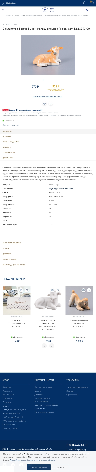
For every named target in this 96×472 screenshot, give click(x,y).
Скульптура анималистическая (61, 188)
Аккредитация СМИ (11, 413)
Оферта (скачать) (9, 428)
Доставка (7, 254)
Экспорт (70, 391)
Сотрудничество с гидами (14, 409)
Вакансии (6, 387)
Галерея (5, 406)
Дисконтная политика (44, 412)
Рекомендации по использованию (42, 400)
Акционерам (8, 394)
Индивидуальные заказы (77, 387)
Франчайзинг (72, 394)
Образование (8, 424)
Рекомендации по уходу (14, 265)
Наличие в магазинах (10, 125)
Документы (7, 398)
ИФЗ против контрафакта (14, 421)
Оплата (6, 248)
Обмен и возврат (10, 259)
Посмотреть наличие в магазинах (47, 96)
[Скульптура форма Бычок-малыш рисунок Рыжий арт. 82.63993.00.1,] (48, 55)
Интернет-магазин (44, 380)
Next (51, 345)
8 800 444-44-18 (77, 445)
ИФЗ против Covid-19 (12, 417)
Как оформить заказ (12, 243)
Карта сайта (39, 408)
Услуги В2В (72, 380)
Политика (6, 402)
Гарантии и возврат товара (46, 405)
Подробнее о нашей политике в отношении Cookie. (33, 460)
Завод (5, 380)
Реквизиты (7, 391)
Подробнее (17, 349)
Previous (44, 345)
